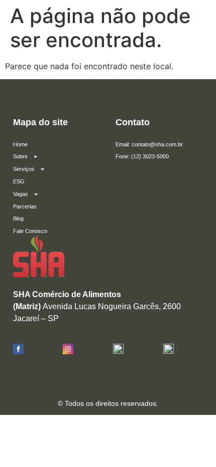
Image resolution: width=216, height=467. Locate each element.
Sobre (20, 156)
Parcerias (25, 206)
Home (20, 144)
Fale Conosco (30, 231)
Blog (18, 218)
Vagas (20, 194)
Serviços (24, 169)
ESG (19, 181)
